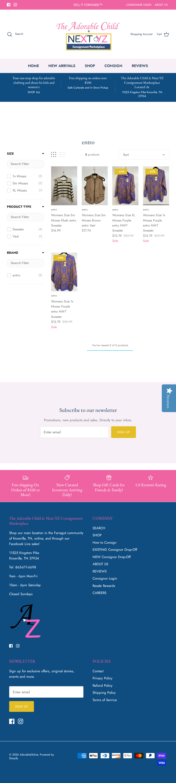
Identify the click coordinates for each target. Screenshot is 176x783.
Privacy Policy (103, 678)
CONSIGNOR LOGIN (138, 5)
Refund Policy (103, 685)
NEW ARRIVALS (61, 65)
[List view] (63, 154)
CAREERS (99, 592)
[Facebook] (8, 4)
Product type (19, 206)
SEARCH (99, 528)
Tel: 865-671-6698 (22, 567)
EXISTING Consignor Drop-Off (115, 549)
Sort (126, 154)
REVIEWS (140, 65)
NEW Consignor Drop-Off (112, 556)
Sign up (123, 432)
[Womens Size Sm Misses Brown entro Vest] (95, 185)
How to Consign (104, 542)
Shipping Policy (104, 692)
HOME (33, 65)
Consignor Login (105, 578)
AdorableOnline (29, 755)
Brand (12, 252)
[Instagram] (15, 4)
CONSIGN (113, 65)
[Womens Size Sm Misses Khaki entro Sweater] (64, 185)
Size (10, 153)
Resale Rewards (104, 585)
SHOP (90, 65)
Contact (98, 671)
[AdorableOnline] (88, 34)
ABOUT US (161, 5)
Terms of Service (105, 699)
